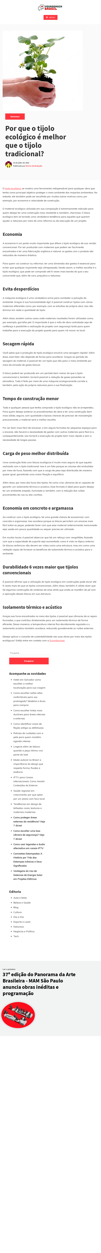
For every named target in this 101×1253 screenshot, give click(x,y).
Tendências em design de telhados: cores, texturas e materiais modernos (27, 808)
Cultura (17, 912)
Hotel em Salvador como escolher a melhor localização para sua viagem (29, 683)
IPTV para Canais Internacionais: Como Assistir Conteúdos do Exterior (29, 781)
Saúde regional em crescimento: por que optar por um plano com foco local (29, 794)
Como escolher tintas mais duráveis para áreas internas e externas (29, 714)
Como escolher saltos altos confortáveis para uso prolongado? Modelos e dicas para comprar (29, 699)
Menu (52, 17)
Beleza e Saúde (22, 902)
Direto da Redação (34, 166)
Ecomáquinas (57, 640)
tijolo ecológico (13, 188)
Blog (15, 907)
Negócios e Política (23, 931)
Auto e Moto (20, 897)
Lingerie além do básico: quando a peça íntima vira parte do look (28, 750)
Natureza (15, 116)
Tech (16, 936)
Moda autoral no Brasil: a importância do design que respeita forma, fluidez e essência (28, 765)
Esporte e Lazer (22, 921)
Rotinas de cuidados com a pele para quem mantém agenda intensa (28, 737)
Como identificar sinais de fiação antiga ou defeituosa (28, 725)
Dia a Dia (18, 916)
